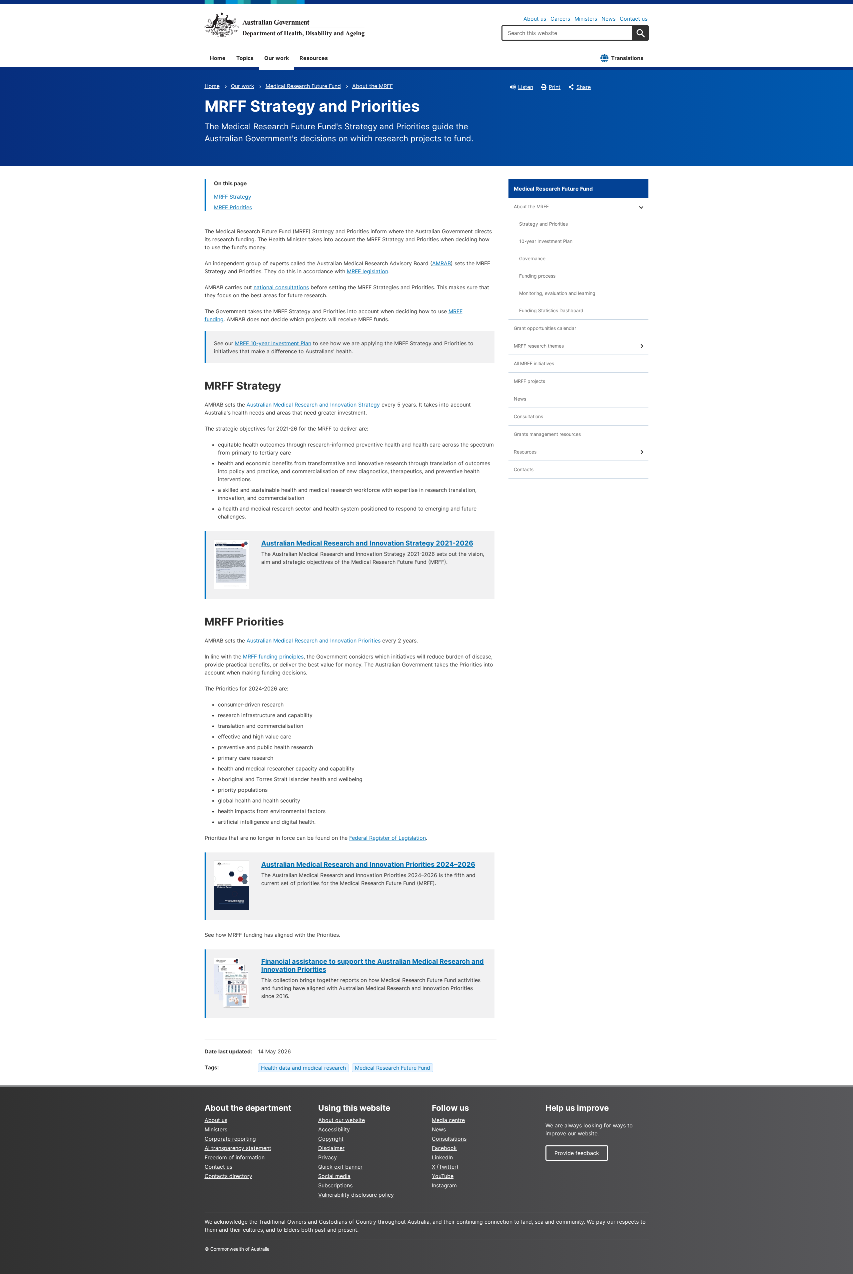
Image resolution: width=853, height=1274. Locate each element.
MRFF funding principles (273, 656)
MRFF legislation (367, 271)
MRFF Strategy (232, 196)
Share (583, 87)
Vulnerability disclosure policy (356, 1194)
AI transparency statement (238, 1148)
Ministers (585, 18)
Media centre (448, 1120)
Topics (245, 58)
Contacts (523, 469)
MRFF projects (529, 381)
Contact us (633, 18)
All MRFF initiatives (534, 363)
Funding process (537, 276)
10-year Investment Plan (545, 241)
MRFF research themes (539, 346)
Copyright (331, 1138)
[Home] (285, 24)
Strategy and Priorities (543, 224)
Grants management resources (547, 434)
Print (554, 87)
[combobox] (567, 33)
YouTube (442, 1176)
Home (218, 58)
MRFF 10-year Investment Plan (273, 343)
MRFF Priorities (233, 207)
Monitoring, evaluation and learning (557, 293)
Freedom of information (235, 1157)
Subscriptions (335, 1185)
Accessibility (334, 1129)
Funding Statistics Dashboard (551, 310)
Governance (532, 258)
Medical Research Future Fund (303, 86)
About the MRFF (372, 86)
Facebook (444, 1148)
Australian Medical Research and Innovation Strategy (313, 404)
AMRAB (441, 263)
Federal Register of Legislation (387, 837)
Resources (314, 58)
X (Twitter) (445, 1166)
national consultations (281, 287)
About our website (341, 1120)
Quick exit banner (340, 1166)
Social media (334, 1176)
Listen (525, 87)
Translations (627, 58)
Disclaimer (331, 1148)
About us (534, 18)
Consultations (528, 416)
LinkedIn (442, 1157)
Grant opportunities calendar (545, 328)
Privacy (327, 1157)
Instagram (444, 1185)
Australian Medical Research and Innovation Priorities (314, 640)
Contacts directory (228, 1176)
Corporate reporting (230, 1138)
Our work (276, 58)
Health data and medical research (303, 1067)
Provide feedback (576, 1153)
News (608, 18)
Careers (560, 18)
